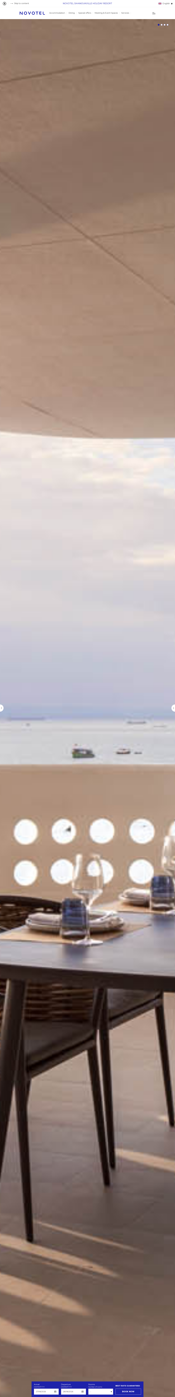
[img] (32, 13)
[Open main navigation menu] (153, 13)
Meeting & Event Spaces (106, 13)
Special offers (84, 13)
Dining (72, 13)
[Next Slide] (173, 708)
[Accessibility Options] (5, 3)
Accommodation (57, 13)
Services (125, 13)
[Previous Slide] (2, 708)
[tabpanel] (87, 708)
